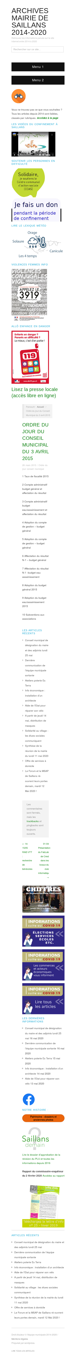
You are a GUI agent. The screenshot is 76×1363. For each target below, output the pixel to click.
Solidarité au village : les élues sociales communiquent (36, 735)
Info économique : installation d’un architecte (35, 695)
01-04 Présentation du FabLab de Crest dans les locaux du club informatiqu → (44, 860)
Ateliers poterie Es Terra (38, 1058)
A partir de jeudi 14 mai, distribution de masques (35, 720)
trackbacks (33, 821)
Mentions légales (19, 1338)
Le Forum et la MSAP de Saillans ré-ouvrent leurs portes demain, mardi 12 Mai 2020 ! (37, 781)
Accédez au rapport (54, 1175)
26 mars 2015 (29, 465)
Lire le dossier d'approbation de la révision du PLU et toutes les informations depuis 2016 (41, 1159)
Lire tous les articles (22, 1351)
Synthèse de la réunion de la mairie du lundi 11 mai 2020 (36, 751)
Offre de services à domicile (29, 1307)
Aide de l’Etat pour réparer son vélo (34, 1272)
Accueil (40, 406)
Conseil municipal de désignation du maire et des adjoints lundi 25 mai (43, 1033)
